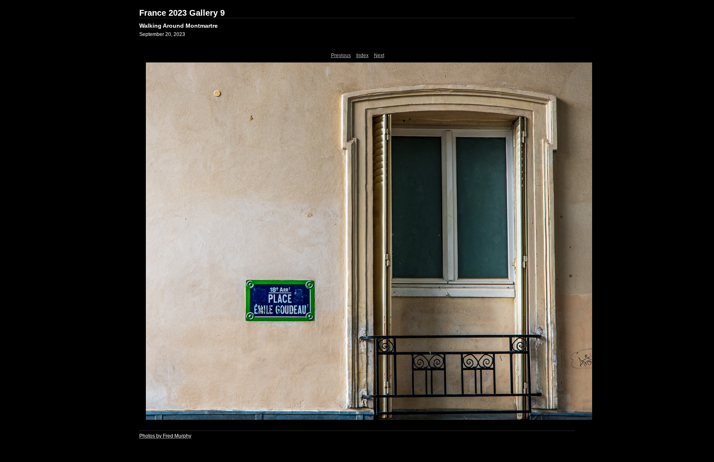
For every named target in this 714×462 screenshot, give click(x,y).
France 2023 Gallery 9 (182, 12)
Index (362, 55)
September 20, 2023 (162, 34)
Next (379, 55)
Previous (341, 55)
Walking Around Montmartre (178, 25)
